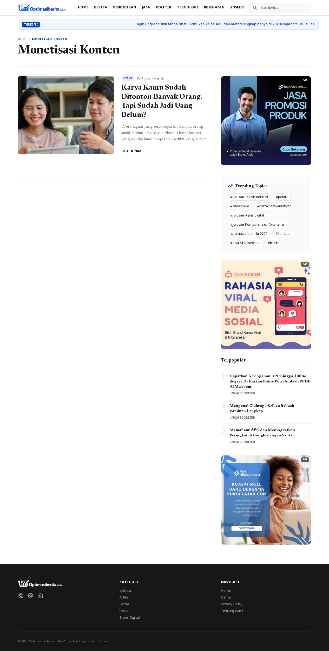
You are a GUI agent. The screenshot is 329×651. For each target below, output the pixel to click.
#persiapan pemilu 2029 (249, 233)
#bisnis (273, 242)
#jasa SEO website (245, 242)
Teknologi (187, 7)
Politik (163, 7)
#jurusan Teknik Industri (249, 197)
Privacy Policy (231, 604)
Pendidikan (124, 7)
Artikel (124, 597)
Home (83, 7)
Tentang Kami (232, 610)
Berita (100, 7)
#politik (282, 197)
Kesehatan (214, 7)
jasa (146, 7)
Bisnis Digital (129, 617)
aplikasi (125, 590)
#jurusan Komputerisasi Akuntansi (257, 224)
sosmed (237, 7)
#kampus (283, 233)
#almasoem (239, 206)
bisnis (123, 610)
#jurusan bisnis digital (247, 215)
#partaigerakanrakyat (274, 206)
